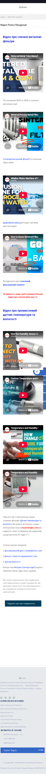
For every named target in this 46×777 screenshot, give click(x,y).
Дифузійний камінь (11, 223)
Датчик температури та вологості (11, 705)
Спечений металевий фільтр (16, 159)
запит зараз (10, 750)
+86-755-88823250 (9, 739)
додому (2, 17)
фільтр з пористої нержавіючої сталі (21, 556)
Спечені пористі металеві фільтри (11, 719)
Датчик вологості (12, 562)
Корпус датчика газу (6, 712)
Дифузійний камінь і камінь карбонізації (13, 727)
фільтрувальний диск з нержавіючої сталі (23, 551)
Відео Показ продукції (15, 17)
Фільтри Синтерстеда (24, 567)
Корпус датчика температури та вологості (13, 709)
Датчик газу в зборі (6, 716)
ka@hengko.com (9, 743)
